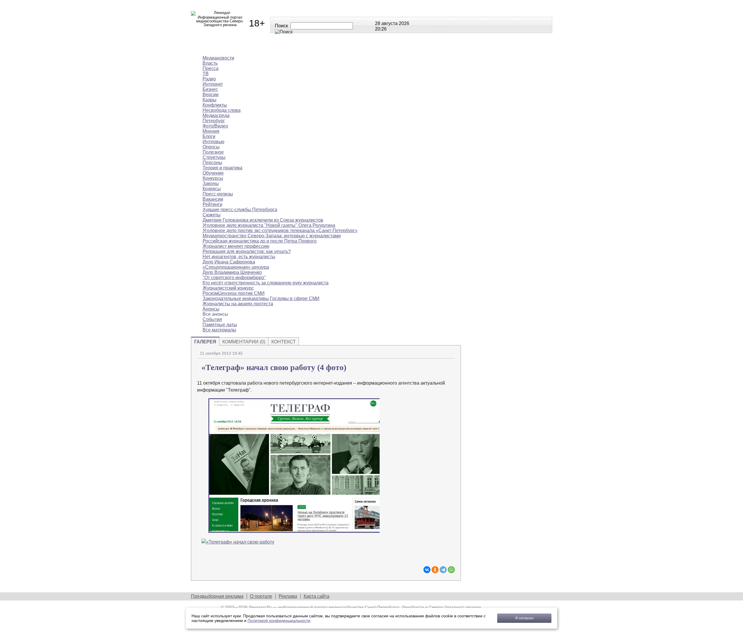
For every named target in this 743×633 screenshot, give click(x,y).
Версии (211, 94)
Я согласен (524, 618)
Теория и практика (222, 167)
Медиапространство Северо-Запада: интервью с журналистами (272, 235)
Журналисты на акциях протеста (238, 303)
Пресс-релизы (218, 193)
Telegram (440, 24)
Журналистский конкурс (228, 288)
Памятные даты (220, 324)
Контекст (283, 341)
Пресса (211, 68)
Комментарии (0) (243, 341)
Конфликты (215, 105)
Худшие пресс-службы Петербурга (240, 209)
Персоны (212, 162)
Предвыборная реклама (217, 596)
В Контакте (433, 24)
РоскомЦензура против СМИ (234, 293)
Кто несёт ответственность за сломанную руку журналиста (266, 282)
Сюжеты (374, 46)
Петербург (214, 120)
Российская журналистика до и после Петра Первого (260, 241)
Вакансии (213, 199)
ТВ (206, 73)
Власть (210, 63)
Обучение (213, 173)
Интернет (213, 84)
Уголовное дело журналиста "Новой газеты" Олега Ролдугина (269, 225)
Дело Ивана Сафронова (229, 261)
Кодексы (212, 188)
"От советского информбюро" (234, 277)
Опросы (211, 146)
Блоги (209, 136)
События (212, 319)
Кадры (210, 99)
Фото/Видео (215, 125)
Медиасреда (216, 115)
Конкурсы (213, 178)
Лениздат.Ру (260, 607)
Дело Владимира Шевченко (232, 272)
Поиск (281, 25)
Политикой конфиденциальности (279, 620)
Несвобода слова (222, 110)
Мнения (260, 46)
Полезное (297, 46)
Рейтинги (336, 46)
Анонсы (408, 46)
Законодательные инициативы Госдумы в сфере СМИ (261, 298)
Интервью (213, 141)
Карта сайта (316, 596)
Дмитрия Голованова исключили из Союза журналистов (263, 220)
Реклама (288, 596)
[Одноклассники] (435, 569)
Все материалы (452, 46)
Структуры (214, 157)
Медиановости (217, 46)
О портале (261, 596)
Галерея (205, 341)
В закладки (450, 353)
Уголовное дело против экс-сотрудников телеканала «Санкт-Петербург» (280, 230)
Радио (209, 78)
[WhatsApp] (451, 569)
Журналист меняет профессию (236, 246)
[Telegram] (443, 569)
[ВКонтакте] (426, 569)
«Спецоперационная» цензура (236, 267)
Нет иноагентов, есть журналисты (239, 256)
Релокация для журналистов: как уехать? (247, 251)
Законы (211, 183)
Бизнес (210, 89)
